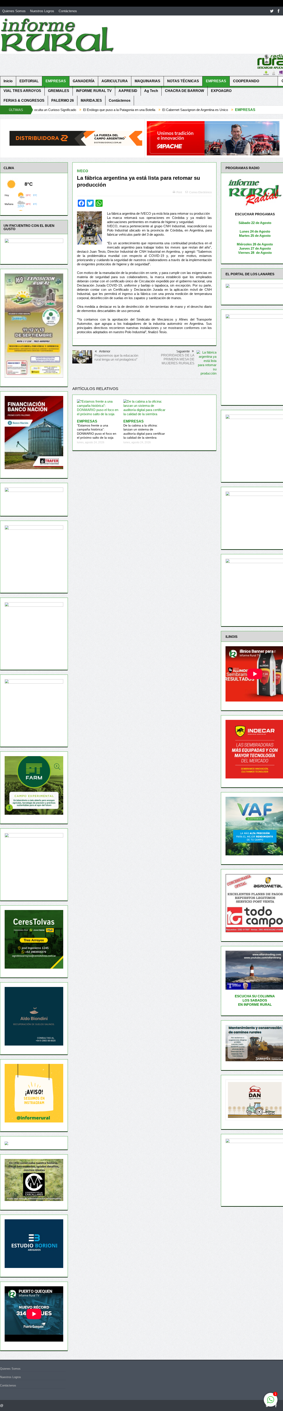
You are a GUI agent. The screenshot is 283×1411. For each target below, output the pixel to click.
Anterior (104, 351)
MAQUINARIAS (147, 81)
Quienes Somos (14, 11)
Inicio (8, 81)
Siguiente (183, 351)
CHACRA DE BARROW (184, 91)
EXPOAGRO (221, 91)
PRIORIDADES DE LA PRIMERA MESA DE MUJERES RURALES (177, 359)
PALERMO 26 (62, 100)
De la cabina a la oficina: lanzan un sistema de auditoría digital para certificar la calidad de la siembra (144, 429)
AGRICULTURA (114, 81)
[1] (270, 1402)
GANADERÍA (84, 81)
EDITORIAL (29, 81)
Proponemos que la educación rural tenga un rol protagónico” (116, 357)
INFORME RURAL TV (94, 91)
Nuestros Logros (42, 11)
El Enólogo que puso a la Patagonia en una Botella (61, 110)
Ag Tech (151, 91)
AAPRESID (128, 91)
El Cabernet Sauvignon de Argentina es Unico (136, 110)
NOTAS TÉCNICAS (183, 81)
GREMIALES (58, 91)
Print (179, 192)
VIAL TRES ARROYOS (22, 91)
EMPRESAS (56, 81)
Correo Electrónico (200, 192)
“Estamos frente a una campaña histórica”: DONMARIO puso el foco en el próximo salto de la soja (96, 429)
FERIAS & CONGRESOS (24, 100)
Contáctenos (68, 11)
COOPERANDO (246, 81)
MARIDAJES (91, 100)
